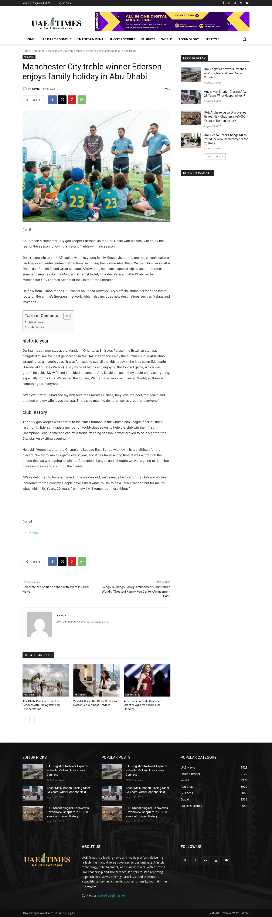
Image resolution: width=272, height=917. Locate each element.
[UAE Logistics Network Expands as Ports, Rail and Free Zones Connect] (191, 74)
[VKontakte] (226, 860)
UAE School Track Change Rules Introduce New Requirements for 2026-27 (226, 139)
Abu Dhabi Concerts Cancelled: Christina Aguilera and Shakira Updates (143, 705)
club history (36, 327)
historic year (35, 322)
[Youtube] (247, 3)
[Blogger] (185, 860)
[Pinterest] (72, 99)
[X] (235, 3)
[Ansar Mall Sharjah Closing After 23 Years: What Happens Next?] (191, 97)
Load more (213, 156)
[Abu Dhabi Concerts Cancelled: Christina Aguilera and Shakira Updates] (147, 680)
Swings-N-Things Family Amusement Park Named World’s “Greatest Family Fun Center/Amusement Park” (135, 591)
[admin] (25, 89)
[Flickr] (205, 860)
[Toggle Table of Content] (65, 316)
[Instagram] (229, 3)
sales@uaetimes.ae (111, 895)
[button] (244, 39)
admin (35, 88)
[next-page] (32, 719)
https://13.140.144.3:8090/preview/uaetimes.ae (83, 621)
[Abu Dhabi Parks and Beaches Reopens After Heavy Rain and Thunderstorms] (46, 680)
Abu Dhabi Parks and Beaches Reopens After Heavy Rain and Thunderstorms (41, 705)
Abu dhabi (39, 51)
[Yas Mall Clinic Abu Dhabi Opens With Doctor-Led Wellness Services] (96, 680)
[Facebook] (223, 3)
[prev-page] (25, 719)
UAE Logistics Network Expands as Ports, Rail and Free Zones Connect (225, 73)
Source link (31, 533)
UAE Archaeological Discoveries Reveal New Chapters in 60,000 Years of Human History (225, 116)
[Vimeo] (241, 3)
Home (26, 51)
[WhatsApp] (82, 99)
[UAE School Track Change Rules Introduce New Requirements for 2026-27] (191, 140)
